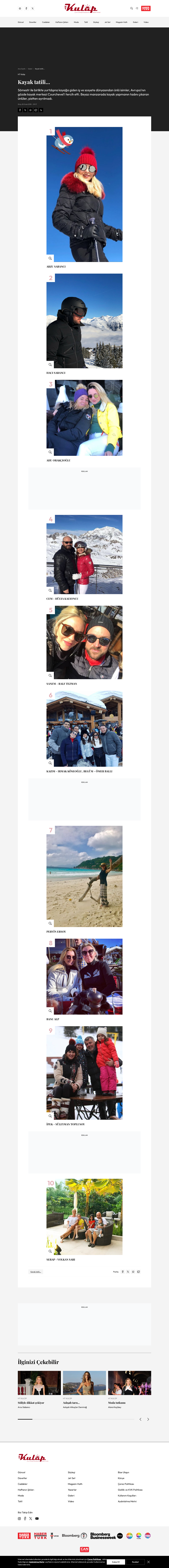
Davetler (32, 22)
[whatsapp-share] (30, 110)
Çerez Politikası (126, 1483)
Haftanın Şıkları (61, 22)
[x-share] (25, 110)
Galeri (135, 22)
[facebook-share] (20, 110)
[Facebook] (25, 1518)
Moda (76, 22)
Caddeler (46, 22)
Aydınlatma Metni (127, 1501)
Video (146, 22)
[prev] (140, 1419)
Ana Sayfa (21, 69)
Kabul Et (116, 1562)
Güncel (21, 22)
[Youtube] (37, 1518)
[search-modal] (131, 8)
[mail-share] (36, 110)
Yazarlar (72, 1489)
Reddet (135, 1562)
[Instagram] (19, 1518)
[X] (30, 1518)
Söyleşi (96, 22)
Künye (121, 1478)
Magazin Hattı (121, 22)
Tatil (86, 22)
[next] (148, 1419)
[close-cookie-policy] (148, 1562)
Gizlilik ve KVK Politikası (130, 1489)
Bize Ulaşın (123, 1472)
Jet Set (107, 22)
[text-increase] (41, 110)
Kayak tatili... (40, 69)
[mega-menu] (137, 8)
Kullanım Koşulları (127, 1495)
